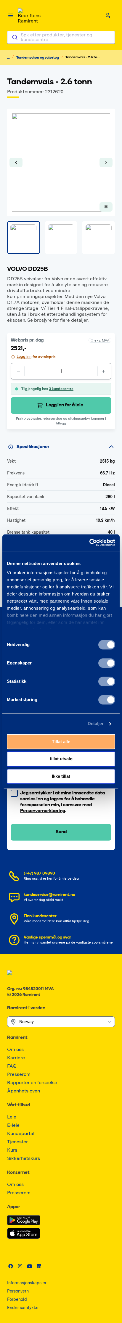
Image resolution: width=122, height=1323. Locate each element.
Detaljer (96, 723)
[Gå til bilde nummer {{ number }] (23, 237)
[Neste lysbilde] (106, 162)
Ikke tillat (61, 776)
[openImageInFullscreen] (106, 207)
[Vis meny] (10, 15)
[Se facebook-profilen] (10, 1266)
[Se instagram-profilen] (20, 1266)
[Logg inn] (108, 15)
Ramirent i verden (26, 1008)
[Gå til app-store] (23, 1233)
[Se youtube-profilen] (29, 1266)
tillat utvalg (61, 759)
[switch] (106, 663)
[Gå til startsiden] (29, 15)
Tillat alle (61, 741)
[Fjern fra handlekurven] (18, 371)
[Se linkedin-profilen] (39, 1266)
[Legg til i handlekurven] (104, 371)
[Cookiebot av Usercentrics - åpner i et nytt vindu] (89, 542)
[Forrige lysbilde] (16, 162)
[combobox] (61, 37)
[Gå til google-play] (23, 1220)
